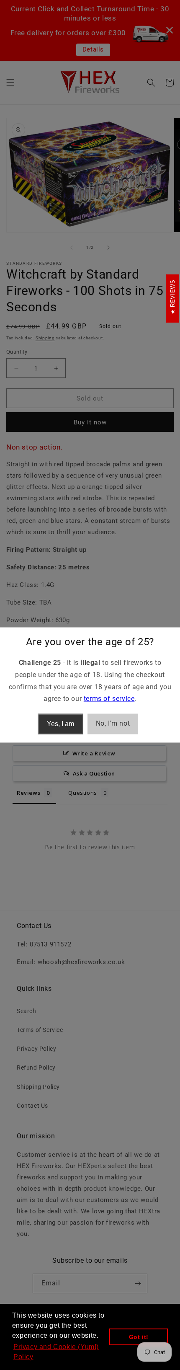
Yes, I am (60, 723)
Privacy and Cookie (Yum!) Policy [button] (56, 1351)
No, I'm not (113, 724)
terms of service (109, 699)
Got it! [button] (139, 1337)
